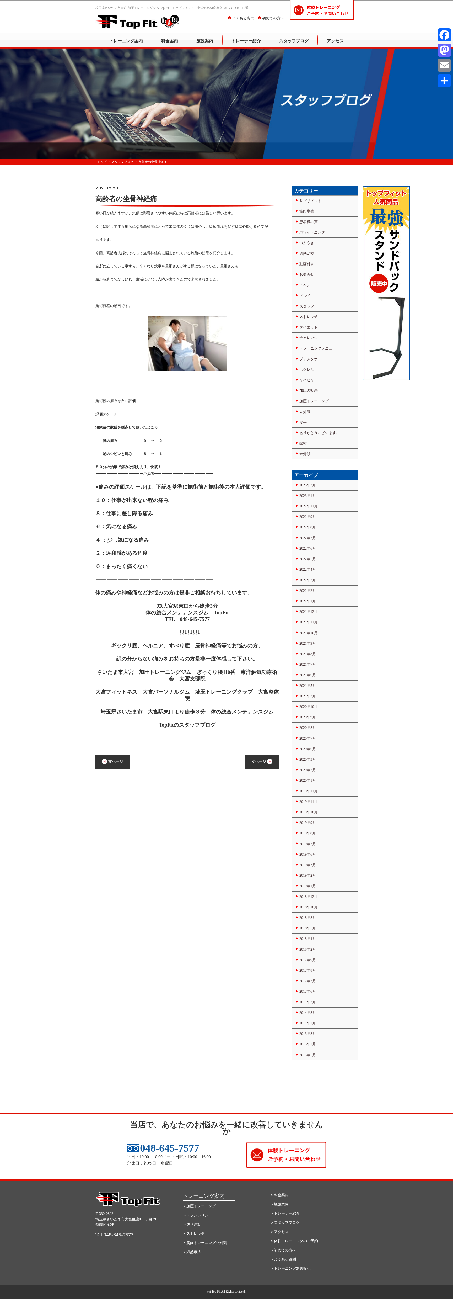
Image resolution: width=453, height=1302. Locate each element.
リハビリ (306, 380)
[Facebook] (444, 35)
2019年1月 (307, 886)
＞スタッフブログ (285, 1223)
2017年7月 (307, 981)
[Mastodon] (444, 50)
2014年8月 (307, 1013)
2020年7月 (307, 738)
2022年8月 (307, 527)
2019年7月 (307, 844)
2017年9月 (307, 960)
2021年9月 (307, 643)
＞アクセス (279, 1232)
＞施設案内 (279, 1204)
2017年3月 (307, 1002)
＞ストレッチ (194, 1234)
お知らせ (306, 275)
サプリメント (310, 201)
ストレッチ (308, 317)
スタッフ (306, 306)
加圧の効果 (308, 391)
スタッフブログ (294, 41)
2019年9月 (307, 823)
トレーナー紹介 (246, 41)
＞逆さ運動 (192, 1224)
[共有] (444, 80)
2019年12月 (308, 791)
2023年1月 (307, 496)
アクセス (335, 41)
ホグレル (306, 370)
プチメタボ (308, 359)
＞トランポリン (195, 1215)
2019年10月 (308, 812)
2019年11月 (308, 802)
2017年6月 (307, 991)
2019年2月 (307, 875)
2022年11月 (308, 506)
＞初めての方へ (283, 1250)
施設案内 (204, 41)
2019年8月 (307, 833)
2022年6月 (307, 549)
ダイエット (308, 327)
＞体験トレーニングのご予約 (294, 1241)
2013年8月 (307, 1034)
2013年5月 (307, 1055)
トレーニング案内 (126, 41)
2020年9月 (307, 717)
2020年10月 (308, 707)
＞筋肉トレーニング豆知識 (205, 1243)
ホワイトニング (312, 232)
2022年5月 (307, 559)
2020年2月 (307, 770)
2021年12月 (308, 612)
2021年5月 (307, 686)
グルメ (304, 296)
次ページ (259, 762)
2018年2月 (307, 949)
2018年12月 (308, 897)
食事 (303, 422)
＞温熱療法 (192, 1252)
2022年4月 (307, 569)
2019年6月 (307, 854)
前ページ (115, 762)
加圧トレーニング (314, 401)
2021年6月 (307, 675)
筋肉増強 (306, 211)
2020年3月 (307, 759)
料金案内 (169, 41)
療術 (303, 443)
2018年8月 (307, 918)
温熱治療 (306, 254)
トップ (101, 161)
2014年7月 (307, 1023)
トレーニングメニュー (317, 348)
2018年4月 (307, 939)
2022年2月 (307, 591)
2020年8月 (307, 728)
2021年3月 (307, 696)
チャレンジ (308, 338)
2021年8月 (307, 654)
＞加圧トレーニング (199, 1206)
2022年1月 (307, 601)
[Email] (444, 65)
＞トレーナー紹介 (285, 1213)
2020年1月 (307, 780)
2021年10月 (308, 633)
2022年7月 (307, 538)
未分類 (304, 454)
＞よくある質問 (283, 1259)
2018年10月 (308, 907)
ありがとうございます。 (319, 433)
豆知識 (304, 412)
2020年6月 (307, 749)
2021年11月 (308, 622)
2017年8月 (307, 970)
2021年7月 (307, 664)
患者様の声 (308, 222)
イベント (306, 285)
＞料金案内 (279, 1195)
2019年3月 (307, 865)
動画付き (306, 264)
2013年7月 (307, 1044)
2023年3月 (307, 485)
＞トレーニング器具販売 (290, 1269)
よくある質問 (242, 18)
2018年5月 (307, 928)
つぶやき (306, 243)
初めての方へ (272, 18)
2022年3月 (307, 580)
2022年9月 (307, 517)
